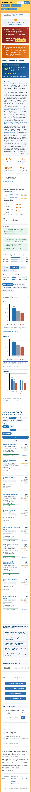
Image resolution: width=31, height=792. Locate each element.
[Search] (25, 2)
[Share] (28, 2)
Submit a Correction (13, 780)
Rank (19, 430)
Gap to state (16, 287)
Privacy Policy (24, 778)
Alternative (5, 420)
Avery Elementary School (10, 83)
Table (12, 426)
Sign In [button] (5, 9)
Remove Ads (23, 782)
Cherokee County (10, 87)
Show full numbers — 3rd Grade (10, 331)
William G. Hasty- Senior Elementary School (10, 511)
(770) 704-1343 (9, 182)
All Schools (19, 420)
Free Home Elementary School (10, 580)
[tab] (15, 633)
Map (15, 440)
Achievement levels (19, 284)
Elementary (12, 417)
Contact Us (4, 780)
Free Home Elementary (16, 106)
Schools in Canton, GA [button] (15, 698)
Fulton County (6, 567)
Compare (24, 455)
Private (12, 420)
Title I (5, 423)
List (15, 437)
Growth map (24, 287)
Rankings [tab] (5, 267)
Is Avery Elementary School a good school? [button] (14, 638)
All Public (5, 417)
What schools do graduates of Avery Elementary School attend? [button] (15, 633)
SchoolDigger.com (14, 788)
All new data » (24, 726)
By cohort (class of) (7, 290)
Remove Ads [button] (12, 9)
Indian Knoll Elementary (10, 494)
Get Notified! (21, 40)
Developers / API (15, 783)
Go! (23, 717)
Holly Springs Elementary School (13, 121)
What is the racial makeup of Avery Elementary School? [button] (14, 643)
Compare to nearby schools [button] (15, 683)
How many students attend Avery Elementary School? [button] (15, 649)
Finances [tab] (13, 270)
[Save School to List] (27, 455)
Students (25, 430)
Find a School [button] (5, 6)
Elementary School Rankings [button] (15, 688)
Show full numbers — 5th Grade (10, 401)
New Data (13, 778)
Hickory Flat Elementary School (15, 111)
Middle (19, 417)
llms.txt (13, 785)
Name (7, 430)
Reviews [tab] (23, 267)
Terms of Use (24, 780)
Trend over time (7, 287)
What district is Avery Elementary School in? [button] (15, 654)
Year (3, 294)
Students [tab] (5, 270)
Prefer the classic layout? (15, 24)
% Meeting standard (8, 284)
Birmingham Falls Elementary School (8, 562)
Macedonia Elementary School (10, 460)
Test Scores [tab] (14, 267)
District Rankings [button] (15, 693)
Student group (6, 297)
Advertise (4, 782)
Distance (13, 430)
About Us (4, 778)
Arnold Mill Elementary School (15, 122)
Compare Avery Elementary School (15, 219)
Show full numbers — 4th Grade (10, 366)
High (25, 417)
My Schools (6, 433)
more (7, 212)
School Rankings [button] (16, 6)
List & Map (5, 426)
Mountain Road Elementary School (13, 131)
